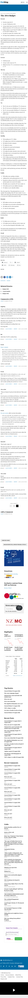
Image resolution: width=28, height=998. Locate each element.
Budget (8, 280)
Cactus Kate (7, 911)
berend (2, 344)
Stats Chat (6, 881)
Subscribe (19, 607)
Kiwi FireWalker (7, 921)
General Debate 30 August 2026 (12, 691)
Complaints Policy (11, 976)
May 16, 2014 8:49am (23, 436)
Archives (2, 974)
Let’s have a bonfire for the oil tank (13, 744)
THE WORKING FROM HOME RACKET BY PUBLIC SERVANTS (14, 894)
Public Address (7, 905)
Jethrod (6, 815)
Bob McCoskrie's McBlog (9, 886)
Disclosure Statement (10, 974)
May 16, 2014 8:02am (23, 366)
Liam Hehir (6, 916)
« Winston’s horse (6, 540)
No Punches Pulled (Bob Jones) (11, 897)
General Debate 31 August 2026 (12, 706)
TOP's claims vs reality (10, 708)
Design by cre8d (4, 978)
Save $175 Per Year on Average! (12, 932)
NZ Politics (3, 280)
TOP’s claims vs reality (10, 757)
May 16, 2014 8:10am (23, 405)
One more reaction (4, 413)
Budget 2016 (6, 293)
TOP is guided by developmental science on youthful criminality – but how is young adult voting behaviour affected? (13, 862)
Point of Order (7, 865)
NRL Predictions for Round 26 (11, 880)
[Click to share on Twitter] (7, 277)
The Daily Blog (7, 839)
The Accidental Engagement (11, 899)
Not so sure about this (9, 701)
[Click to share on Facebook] (4, 277)
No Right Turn (7, 869)
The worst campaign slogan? (11, 693)
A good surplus (6, 291)
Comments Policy (19, 976)
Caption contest (8, 751)
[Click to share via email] (2, 277)
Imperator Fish (7, 900)
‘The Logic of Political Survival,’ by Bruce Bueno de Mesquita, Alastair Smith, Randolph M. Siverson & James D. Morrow (13, 843)
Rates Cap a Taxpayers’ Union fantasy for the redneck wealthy (13, 836)
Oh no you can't (8, 699)
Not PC (5, 857)
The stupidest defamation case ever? (13, 703)
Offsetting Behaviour (9, 872)
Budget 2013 (6, 289)
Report (15, 339)
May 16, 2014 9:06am (23, 468)
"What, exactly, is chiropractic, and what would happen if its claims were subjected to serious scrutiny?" (13, 854)
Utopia (5, 847)
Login (2, 301)
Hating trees (7, 871)
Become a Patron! (8, 588)
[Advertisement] (14, 526)
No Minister (6, 830)
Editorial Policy (18, 974)
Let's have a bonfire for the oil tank (13, 710)
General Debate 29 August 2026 (12, 712)
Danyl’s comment (4, 347)
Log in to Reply (9, 339)
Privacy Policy (3, 976)
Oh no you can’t (8, 724)
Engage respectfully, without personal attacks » (15, 544)
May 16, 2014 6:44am (23, 339)
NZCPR (5, 850)
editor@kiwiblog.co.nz (7, 960)
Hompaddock (7, 833)
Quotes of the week (9, 832)
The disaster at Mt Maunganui (11, 753)
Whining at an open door (10, 867)
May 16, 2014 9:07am (23, 481)
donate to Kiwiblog (14, 574)
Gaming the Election (9, 849)
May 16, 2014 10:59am (23, 498)
